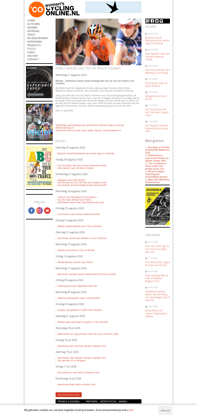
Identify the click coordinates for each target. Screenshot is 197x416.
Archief (32, 56)
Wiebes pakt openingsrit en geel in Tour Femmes (83, 321)
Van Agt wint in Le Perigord (71, 360)
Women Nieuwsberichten (68, 394)
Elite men (33, 24)
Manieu (123, 401)
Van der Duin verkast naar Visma (74, 199)
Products (34, 45)
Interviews (34, 41)
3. (146, 163)
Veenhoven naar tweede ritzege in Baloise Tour (82, 357)
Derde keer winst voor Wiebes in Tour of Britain (82, 238)
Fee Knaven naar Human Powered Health (79, 214)
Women (32, 27)
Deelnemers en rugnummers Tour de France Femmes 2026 (88, 333)
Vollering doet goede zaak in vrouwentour (79, 298)
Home (31, 20)
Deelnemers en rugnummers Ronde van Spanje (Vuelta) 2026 (157, 158)
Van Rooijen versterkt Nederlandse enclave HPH (82, 185)
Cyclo (31, 48)
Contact (33, 59)
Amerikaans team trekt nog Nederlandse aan (81, 202)
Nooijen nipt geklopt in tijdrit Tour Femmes (80, 310)
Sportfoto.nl (108, 401)
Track (31, 34)
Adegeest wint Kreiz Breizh (71, 180)
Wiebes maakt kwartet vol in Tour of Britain (80, 226)
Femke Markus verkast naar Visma (75, 262)
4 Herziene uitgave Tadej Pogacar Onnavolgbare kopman (156, 174)
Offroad (33, 31)
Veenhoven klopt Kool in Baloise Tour (77, 384)
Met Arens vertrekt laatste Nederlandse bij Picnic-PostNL (87, 274)
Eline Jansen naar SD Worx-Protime (76, 168)
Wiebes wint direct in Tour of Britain (76, 250)
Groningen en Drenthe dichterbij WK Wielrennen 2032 (157, 150)
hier (131, 410)
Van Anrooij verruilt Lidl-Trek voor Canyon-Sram (82, 182)
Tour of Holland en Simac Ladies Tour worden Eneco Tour (155, 166)
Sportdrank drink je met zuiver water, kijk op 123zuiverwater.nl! (88, 130)
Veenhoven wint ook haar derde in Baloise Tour (82, 345)
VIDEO (31, 52)
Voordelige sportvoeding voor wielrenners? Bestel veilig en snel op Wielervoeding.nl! (90, 126)
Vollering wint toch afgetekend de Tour (78, 286)
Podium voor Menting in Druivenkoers (77, 197)
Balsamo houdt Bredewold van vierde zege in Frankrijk (86, 153)
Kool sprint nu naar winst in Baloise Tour (79, 372)
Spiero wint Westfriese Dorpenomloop (157, 181)
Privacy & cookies (68, 401)
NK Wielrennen (37, 38)
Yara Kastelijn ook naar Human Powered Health (82, 165)
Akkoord (165, 410)
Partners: (92, 401)
